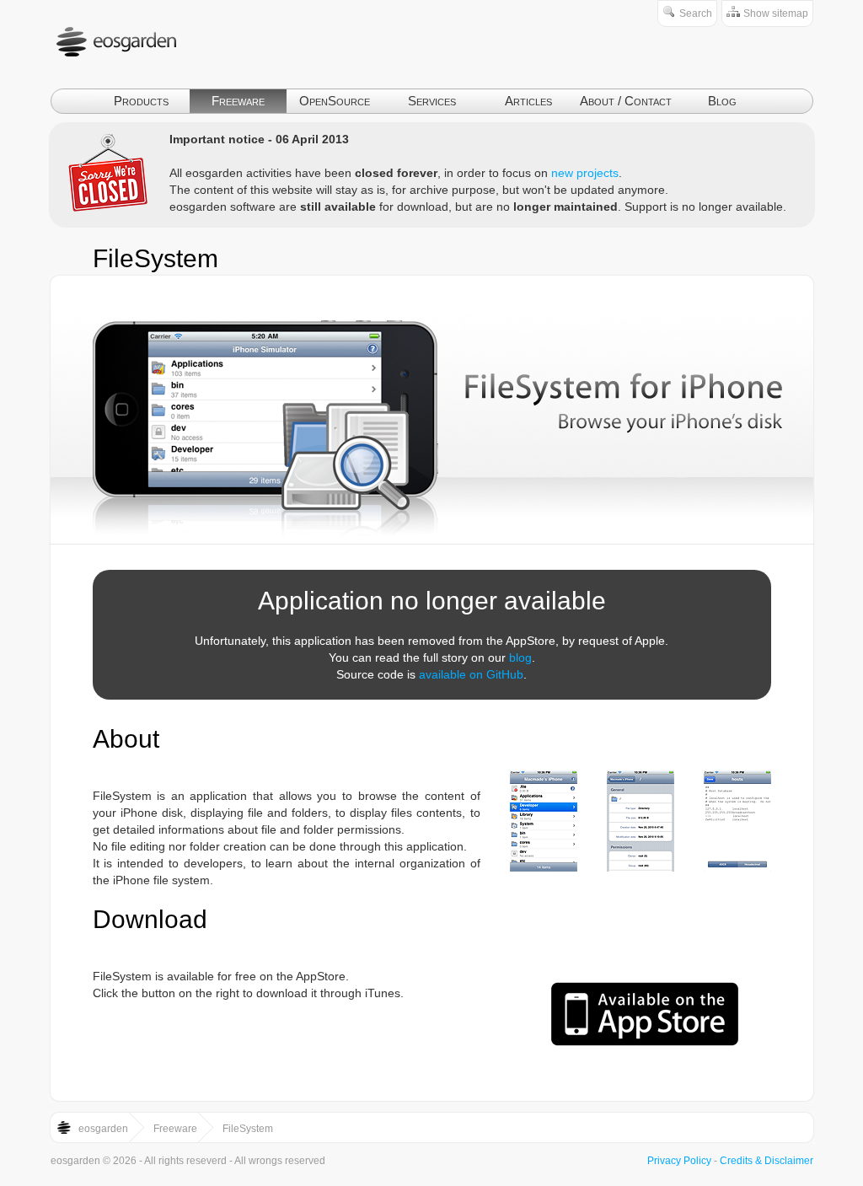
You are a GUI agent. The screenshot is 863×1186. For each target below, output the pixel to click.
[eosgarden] (120, 80)
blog (520, 657)
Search (695, 13)
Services (432, 101)
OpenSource (334, 101)
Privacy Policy (679, 1161)
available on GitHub (471, 674)
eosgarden (103, 1129)
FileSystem (155, 258)
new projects (585, 173)
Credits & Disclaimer (766, 1161)
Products (141, 101)
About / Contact (626, 101)
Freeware (238, 101)
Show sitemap (775, 13)
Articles (528, 101)
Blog (722, 101)
